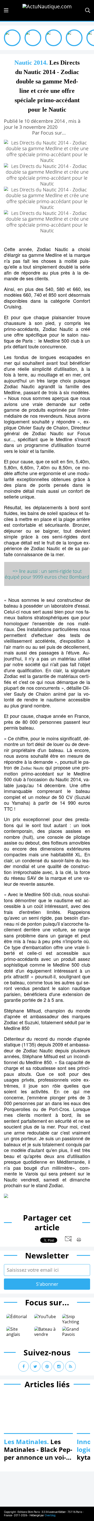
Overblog (50, 1515)
